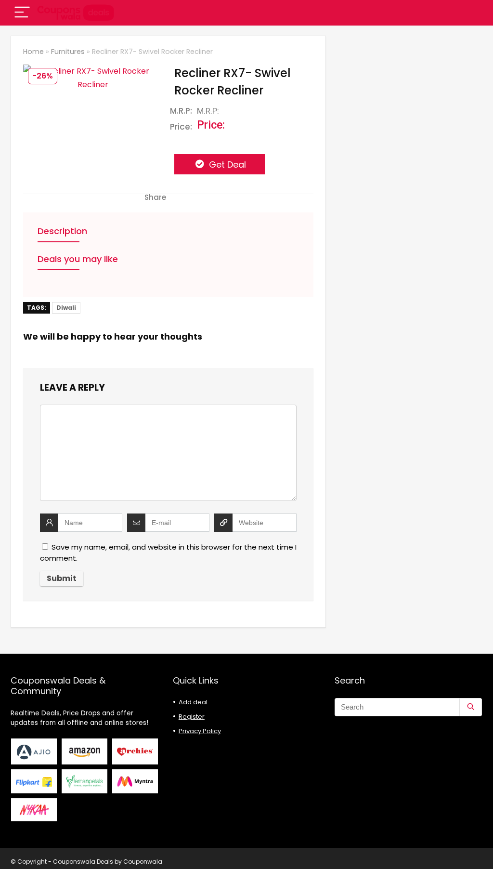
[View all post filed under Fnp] (85, 781)
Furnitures (68, 51)
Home (33, 51)
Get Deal (226, 164)
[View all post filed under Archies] (135, 751)
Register (192, 716)
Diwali (66, 307)
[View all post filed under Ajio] (34, 751)
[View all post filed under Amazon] (85, 751)
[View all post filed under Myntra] (135, 781)
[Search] (470, 707)
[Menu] (22, 13)
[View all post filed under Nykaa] (34, 809)
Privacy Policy (200, 731)
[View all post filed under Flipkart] (34, 781)
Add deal (193, 702)
